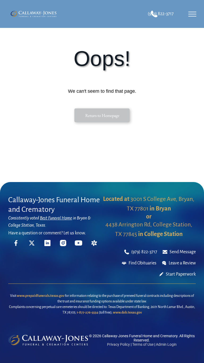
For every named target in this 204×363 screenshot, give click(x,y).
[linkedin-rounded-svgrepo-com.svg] (47, 244)
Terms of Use (143, 344)
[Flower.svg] (94, 244)
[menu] (192, 14)
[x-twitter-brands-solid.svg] (32, 244)
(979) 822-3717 (161, 13)
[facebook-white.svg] (16, 246)
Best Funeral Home (56, 218)
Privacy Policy (118, 344)
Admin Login (166, 344)
